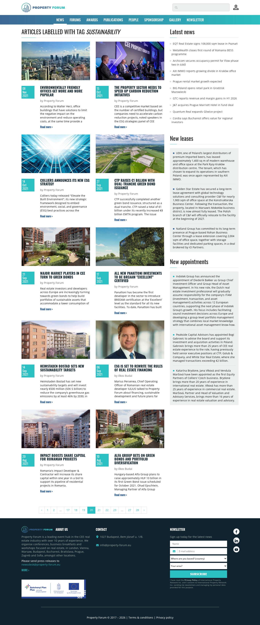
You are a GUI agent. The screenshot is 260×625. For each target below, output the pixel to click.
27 (129, 510)
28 (137, 510)
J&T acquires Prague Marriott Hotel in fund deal (203, 105)
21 (99, 510)
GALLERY (175, 19)
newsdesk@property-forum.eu (41, 564)
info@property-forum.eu (115, 545)
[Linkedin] (236, 540)
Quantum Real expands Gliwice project (198, 111)
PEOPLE (134, 19)
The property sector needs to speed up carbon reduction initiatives (137, 91)
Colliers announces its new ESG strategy (64, 182)
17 (67, 510)
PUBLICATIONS (113, 19)
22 (106, 510)
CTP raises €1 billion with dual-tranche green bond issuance (134, 184)
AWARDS (92, 19)
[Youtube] (236, 549)
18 (75, 510)
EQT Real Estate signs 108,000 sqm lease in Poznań (205, 43)
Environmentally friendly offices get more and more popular (61, 91)
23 (114, 510)
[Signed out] (235, 9)
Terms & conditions (140, 617)
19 (83, 510)
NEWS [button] (60, 19)
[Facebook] (236, 531)
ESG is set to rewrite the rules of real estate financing (138, 368)
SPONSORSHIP (153, 19)
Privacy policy (164, 617)
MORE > (25, 570)
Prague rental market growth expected (197, 81)
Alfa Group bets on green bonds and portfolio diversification (134, 459)
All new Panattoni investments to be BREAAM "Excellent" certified (138, 277)
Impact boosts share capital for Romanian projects (62, 457)
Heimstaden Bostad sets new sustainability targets (62, 368)
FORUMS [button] (75, 19)
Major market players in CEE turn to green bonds (62, 275)
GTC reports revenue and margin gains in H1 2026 (205, 98)
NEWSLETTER (195, 19)
